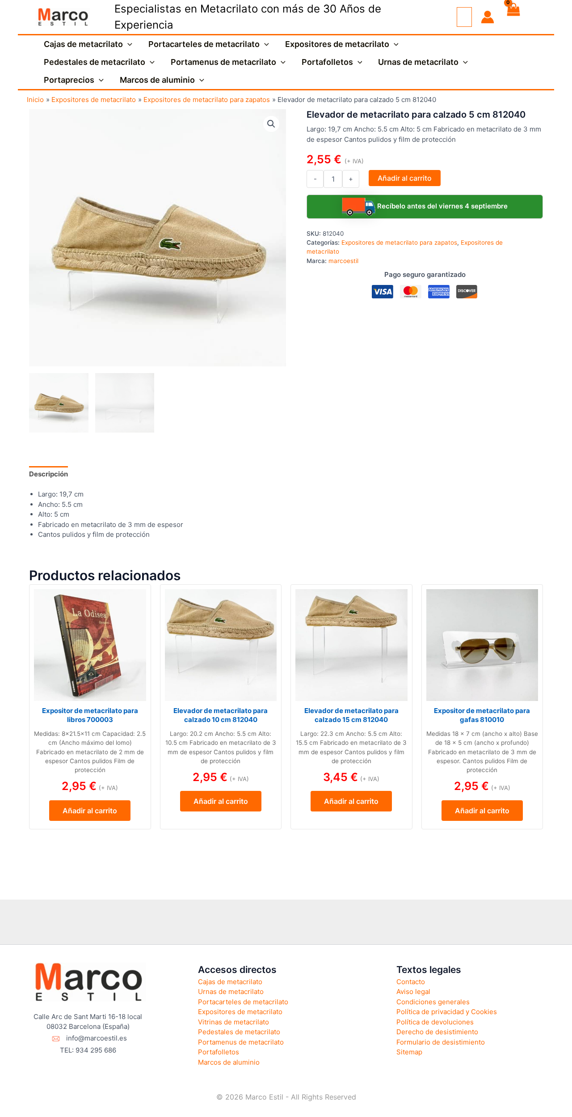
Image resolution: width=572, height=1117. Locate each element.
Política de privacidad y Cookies (446, 1011)
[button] (127, 44)
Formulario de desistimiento (440, 1042)
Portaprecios (69, 80)
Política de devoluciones (435, 1022)
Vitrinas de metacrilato (233, 1022)
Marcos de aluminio (157, 80)
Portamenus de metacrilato (223, 62)
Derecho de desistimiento (437, 1032)
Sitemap (409, 1052)
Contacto (410, 981)
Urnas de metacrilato (418, 62)
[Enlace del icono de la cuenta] (487, 17)
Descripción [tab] (48, 474)
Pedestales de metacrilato (94, 62)
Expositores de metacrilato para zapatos (399, 242)
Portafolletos (327, 62)
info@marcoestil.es (96, 1038)
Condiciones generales (433, 1002)
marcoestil (343, 260)
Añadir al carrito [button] (90, 810)
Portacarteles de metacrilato (204, 44)
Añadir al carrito (405, 178)
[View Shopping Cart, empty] (513, 17)
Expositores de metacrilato (337, 44)
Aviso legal (413, 991)
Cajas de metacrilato (83, 44)
